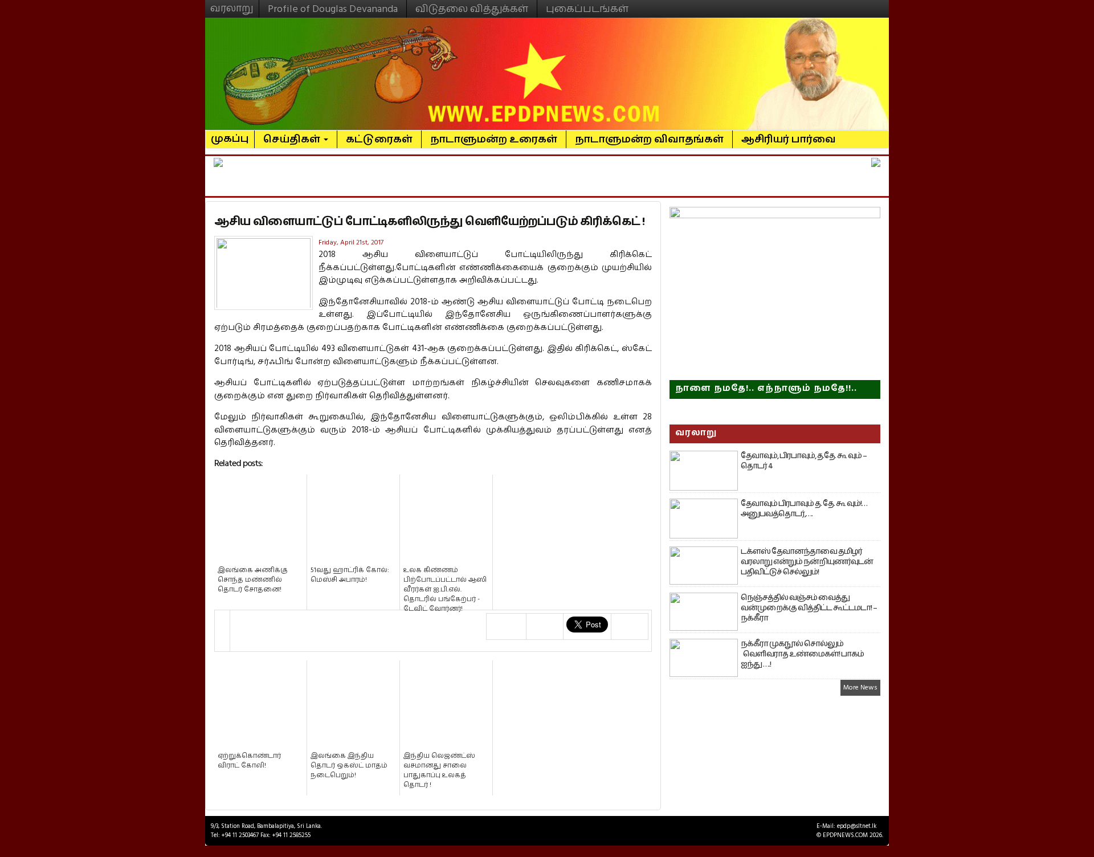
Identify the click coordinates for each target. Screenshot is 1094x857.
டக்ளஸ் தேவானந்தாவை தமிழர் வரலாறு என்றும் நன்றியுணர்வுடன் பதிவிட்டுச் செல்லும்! (807, 562)
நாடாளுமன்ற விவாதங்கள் (649, 139)
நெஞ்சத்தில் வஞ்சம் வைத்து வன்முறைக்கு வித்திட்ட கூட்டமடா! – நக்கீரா (809, 608)
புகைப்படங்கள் (587, 9)
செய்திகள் (293, 139)
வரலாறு (232, 3)
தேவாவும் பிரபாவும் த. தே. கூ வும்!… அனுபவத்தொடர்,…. (804, 509)
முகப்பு (230, 134)
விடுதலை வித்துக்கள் (471, 9)
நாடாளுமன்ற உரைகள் (493, 139)
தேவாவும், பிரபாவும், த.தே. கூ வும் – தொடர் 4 (804, 461)
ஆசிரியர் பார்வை (788, 139)
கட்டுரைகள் (379, 139)
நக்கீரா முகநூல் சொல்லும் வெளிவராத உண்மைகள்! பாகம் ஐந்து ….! (802, 654)
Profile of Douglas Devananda (333, 9)
